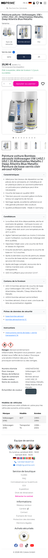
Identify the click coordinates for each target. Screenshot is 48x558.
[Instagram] (21, 545)
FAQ (24, 478)
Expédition (24, 489)
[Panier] (41, 3)
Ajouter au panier (26, 84)
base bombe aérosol (14, 316)
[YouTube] (32, 545)
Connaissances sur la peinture (24, 482)
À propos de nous (24, 516)
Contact (24, 512)
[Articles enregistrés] (37, 3)
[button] (24, 112)
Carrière (22, 509)
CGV (24, 485)
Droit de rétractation (24, 493)
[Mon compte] (33, 3)
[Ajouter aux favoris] (43, 83)
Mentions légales (24, 523)
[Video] (34, 137)
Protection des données (24, 519)
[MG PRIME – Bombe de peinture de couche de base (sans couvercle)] (35, 145)
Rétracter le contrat (24, 496)
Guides (24, 475)
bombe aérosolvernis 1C (16, 319)
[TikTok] (26, 545)
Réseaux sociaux (24, 505)
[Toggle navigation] (45, 3)
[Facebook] (16, 545)
